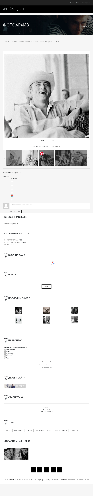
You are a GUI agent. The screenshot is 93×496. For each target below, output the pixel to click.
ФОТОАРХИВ (84, 26)
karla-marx (56, 146)
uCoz (87, 480)
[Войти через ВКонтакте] (12, 185)
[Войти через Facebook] (12, 189)
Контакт (54, 480)
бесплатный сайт (75, 480)
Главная (6, 41)
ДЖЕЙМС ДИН (13, 9)
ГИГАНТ (57, 41)
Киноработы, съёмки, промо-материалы (37, 41)
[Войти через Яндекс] (12, 192)
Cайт (6, 480)
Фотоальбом (16, 41)
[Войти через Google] (12, 196)
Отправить (15, 211)
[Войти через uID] (12, 181)
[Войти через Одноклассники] (12, 200)
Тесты (46, 480)
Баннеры (38, 480)
